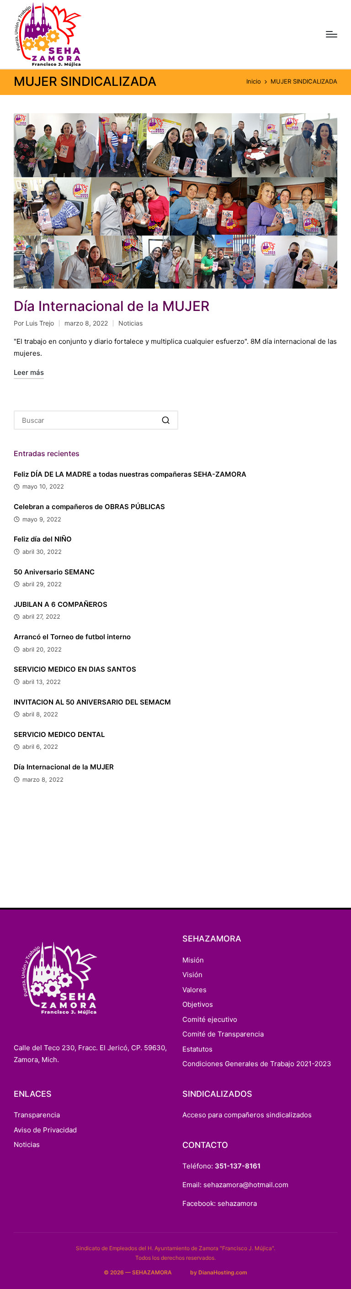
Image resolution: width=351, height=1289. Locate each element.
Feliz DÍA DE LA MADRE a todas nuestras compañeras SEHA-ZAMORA (130, 474)
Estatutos (197, 1049)
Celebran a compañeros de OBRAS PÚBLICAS (89, 506)
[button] (165, 420)
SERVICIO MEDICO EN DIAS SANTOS (75, 669)
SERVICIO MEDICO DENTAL (59, 734)
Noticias (130, 323)
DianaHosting (216, 1272)
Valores (194, 989)
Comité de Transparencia (223, 1034)
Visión (192, 974)
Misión (193, 960)
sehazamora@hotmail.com (245, 1184)
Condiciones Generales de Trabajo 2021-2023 (256, 1063)
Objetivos (197, 1004)
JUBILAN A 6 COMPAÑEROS (60, 604)
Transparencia (37, 1114)
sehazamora (237, 1203)
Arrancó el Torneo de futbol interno (72, 636)
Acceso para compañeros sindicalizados (247, 1114)
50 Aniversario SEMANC (54, 572)
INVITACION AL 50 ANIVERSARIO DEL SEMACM (92, 702)
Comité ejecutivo (209, 1019)
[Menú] (331, 34)
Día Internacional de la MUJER (111, 306)
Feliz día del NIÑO (43, 539)
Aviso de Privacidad (45, 1130)
